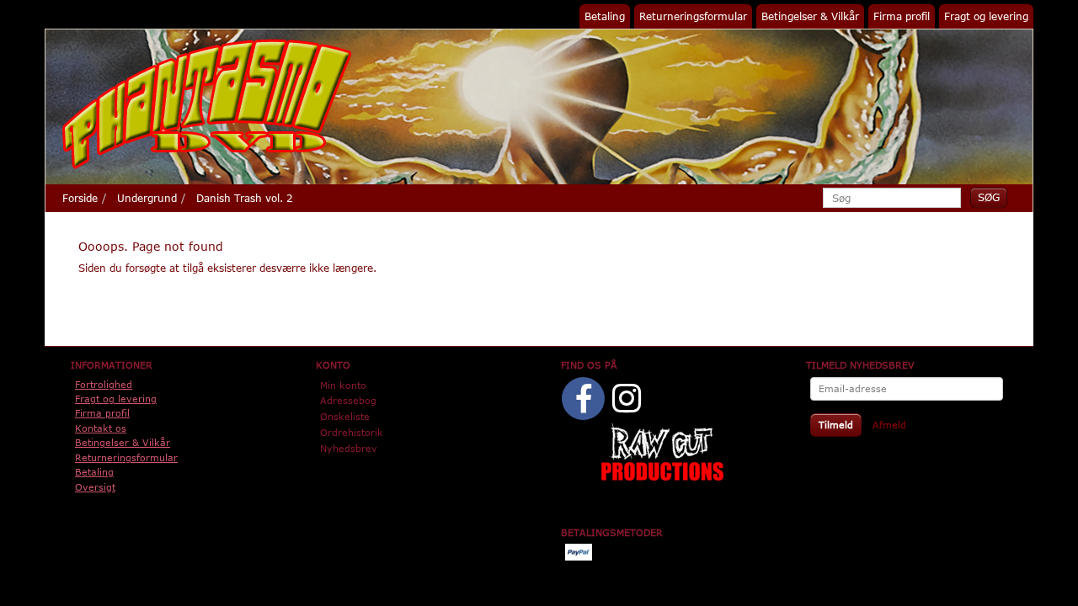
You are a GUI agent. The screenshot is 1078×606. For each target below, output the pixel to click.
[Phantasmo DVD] (207, 103)
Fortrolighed (103, 384)
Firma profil (901, 16)
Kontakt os (100, 428)
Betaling (604, 16)
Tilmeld (836, 424)
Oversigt (95, 486)
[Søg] (988, 197)
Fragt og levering (986, 16)
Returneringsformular (693, 16)
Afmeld (889, 424)
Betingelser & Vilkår (810, 16)
